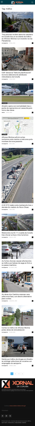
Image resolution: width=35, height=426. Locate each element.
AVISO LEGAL (11, 422)
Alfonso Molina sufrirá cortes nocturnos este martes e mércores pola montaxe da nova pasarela (17, 139)
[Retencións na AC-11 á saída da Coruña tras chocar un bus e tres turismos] (17, 222)
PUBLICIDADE (18, 422)
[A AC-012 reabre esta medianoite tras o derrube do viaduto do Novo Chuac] (17, 175)
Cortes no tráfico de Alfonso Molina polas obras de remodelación (16, 329)
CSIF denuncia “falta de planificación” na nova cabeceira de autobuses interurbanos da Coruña (16, 75)
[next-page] (22, 373)
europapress (5, 43)
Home (3, 6)
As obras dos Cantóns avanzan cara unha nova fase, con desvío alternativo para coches (17, 296)
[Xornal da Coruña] (17, 3)
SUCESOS (4, 31)
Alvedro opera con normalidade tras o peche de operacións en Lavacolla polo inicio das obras (17, 108)
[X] (10, 415)
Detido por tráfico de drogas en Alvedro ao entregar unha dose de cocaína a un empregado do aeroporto (17, 361)
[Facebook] (2, 415)
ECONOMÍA (4, 103)
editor (3, 112)
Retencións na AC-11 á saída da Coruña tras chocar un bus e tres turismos (17, 234)
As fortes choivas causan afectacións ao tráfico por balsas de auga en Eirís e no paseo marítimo (17, 263)
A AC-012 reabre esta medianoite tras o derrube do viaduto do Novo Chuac (17, 206)
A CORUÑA (4, 69)
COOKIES (24, 422)
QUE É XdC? (4, 422)
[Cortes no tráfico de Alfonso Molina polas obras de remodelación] (17, 315)
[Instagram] (6, 415)
